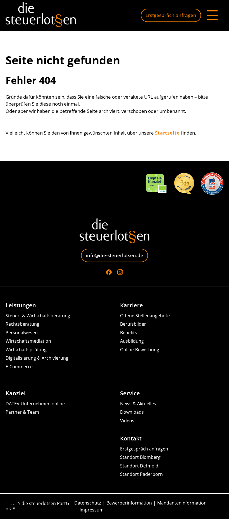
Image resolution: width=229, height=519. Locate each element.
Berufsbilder (133, 324)
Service (130, 393)
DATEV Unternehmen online (35, 403)
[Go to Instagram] (120, 272)
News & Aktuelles (138, 403)
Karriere (131, 305)
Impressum (92, 510)
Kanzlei (16, 393)
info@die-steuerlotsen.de (114, 255)
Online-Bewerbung (139, 349)
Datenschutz (87, 503)
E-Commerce (19, 366)
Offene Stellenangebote (145, 315)
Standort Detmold (139, 466)
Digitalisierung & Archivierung (37, 358)
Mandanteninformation (182, 503)
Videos (127, 420)
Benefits (128, 332)
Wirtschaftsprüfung (26, 349)
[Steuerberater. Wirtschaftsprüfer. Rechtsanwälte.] (41, 15)
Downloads (132, 412)
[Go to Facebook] (109, 272)
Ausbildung (132, 341)
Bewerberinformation (129, 503)
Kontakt (131, 438)
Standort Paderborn (141, 474)
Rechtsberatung (22, 324)
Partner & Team (22, 412)
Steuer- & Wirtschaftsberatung (38, 315)
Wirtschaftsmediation (28, 341)
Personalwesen (22, 332)
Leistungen (21, 305)
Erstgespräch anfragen (170, 15)
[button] (12, 506)
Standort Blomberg (140, 457)
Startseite (167, 133)
